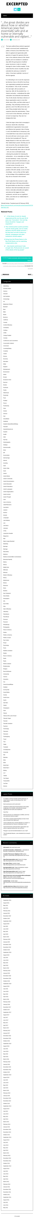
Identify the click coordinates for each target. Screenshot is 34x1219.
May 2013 (5, 1147)
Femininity (5, 395)
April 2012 (5, 1179)
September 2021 (7, 900)
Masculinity (6, 551)
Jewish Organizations (23, 258)
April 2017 (5, 1025)
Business (5, 317)
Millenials (5, 569)
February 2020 (6, 939)
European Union (7, 379)
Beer (4, 309)
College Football (7, 335)
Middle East (6, 567)
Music (4, 588)
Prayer (4, 642)
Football (5, 400)
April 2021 (5, 908)
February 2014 (6, 1124)
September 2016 (7, 1043)
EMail (4, 364)
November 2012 (7, 1160)
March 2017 (6, 1028)
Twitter (15, 9)
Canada (5, 322)
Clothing (5, 330)
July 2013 (5, 1142)
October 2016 (6, 1041)
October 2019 (6, 949)
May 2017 (5, 1022)
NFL (4, 601)
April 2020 (5, 934)
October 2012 (6, 1163)
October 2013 (6, 1134)
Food (4, 398)
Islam (4, 465)
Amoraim (5, 293)
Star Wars (5, 702)
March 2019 (6, 968)
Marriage (5, 546)
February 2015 (6, 1093)
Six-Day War (6, 689)
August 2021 (6, 903)
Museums (5, 585)
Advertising (6, 286)
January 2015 (6, 1095)
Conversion (6, 345)
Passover (5, 619)
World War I (6, 765)
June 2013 (5, 1145)
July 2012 (5, 1171)
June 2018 (5, 991)
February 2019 (6, 970)
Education (5, 361)
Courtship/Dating (7, 348)
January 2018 (6, 1004)
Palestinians (6, 614)
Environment (6, 372)
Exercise (5, 382)
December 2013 (7, 1129)
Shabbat (5, 687)
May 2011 (5, 1207)
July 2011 (5, 1202)
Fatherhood (6, 392)
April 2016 (5, 1056)
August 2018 (6, 986)
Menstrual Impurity (7, 559)
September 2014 (7, 1106)
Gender (5, 411)
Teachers (5, 726)
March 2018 (6, 999)
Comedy (5, 338)
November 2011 (7, 1192)
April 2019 (5, 965)
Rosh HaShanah (7, 671)
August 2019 (6, 955)
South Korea (6, 697)
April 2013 (5, 1150)
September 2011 (7, 1197)
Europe (5, 377)
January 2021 (6, 913)
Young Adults (6, 780)
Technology (6, 728)
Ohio (4, 606)
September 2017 (7, 1012)
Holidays (5, 444)
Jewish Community (12, 258)
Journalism (6, 507)
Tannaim (5, 721)
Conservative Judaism (8, 343)
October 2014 (6, 1103)
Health (4, 434)
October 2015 (6, 1072)
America (5, 291)
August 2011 (6, 1200)
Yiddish (5, 775)
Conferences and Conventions (10, 340)
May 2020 (5, 931)
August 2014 (6, 1108)
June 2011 (5, 1205)
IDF (4, 452)
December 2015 (7, 1067)
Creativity (5, 351)
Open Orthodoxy (7, 609)
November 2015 (7, 1069)
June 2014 (5, 1114)
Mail (4, 538)
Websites (5, 757)
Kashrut (5, 512)
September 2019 (7, 952)
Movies (5, 582)
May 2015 (5, 1085)
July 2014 (5, 1111)
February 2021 (6, 910)
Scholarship (6, 674)
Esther (4, 374)
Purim (4, 648)
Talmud (5, 713)
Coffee (4, 332)
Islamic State (6, 468)
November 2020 (7, 916)
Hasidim (5, 431)
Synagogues (6, 708)
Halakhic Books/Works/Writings (10, 424)
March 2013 (6, 1153)
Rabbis (5, 653)
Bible (4, 312)
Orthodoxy (5, 611)
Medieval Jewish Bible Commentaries (12, 556)
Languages (6, 517)
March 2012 (6, 1181)
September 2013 (7, 1137)
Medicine (5, 554)
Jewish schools (7, 494)
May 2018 (5, 994)
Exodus (5, 385)
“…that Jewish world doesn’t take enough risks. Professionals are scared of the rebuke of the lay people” (17, 248)
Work (4, 762)
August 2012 (6, 1168)
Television (5, 731)
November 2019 (7, 947)
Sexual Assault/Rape (8, 684)
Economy (5, 358)
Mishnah (5, 572)
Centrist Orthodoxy (7, 325)
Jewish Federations (8, 486)
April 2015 (5, 1087)
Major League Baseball (8, 541)
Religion (5, 668)
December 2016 (7, 1035)
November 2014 (7, 1100)
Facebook (5, 387)
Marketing (5, 543)
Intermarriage (6, 458)
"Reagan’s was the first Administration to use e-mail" (15, 830)
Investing (5, 463)
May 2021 (5, 905)
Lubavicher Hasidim (8, 533)
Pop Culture (6, 640)
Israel (4, 471)
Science (5, 676)
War (4, 754)
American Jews (10, 263)
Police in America (7, 629)
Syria (4, 710)
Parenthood (6, 616)
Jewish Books (6, 476)
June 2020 (5, 929)
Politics (5, 632)
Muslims (5, 590)
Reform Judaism (7, 663)
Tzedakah (5, 747)
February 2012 (6, 1184)
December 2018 (7, 975)
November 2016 (7, 1038)
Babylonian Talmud (7, 304)
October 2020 (6, 918)
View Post (5, 812)
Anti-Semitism (6, 296)
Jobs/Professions (7, 504)
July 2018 (5, 988)
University (5, 752)
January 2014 (6, 1127)
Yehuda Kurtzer (20, 266)
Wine (4, 760)
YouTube (5, 783)
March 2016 (6, 1059)
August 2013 (6, 1140)
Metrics (5, 562)
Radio (4, 658)
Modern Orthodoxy (7, 575)
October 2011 (6, 1194)
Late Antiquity (6, 520)
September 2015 (7, 1074)
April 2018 (5, 996)
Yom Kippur (6, 778)
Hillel (4, 437)
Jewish (5, 473)
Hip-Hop (5, 439)
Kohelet (5, 515)
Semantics (5, 679)
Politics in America (7, 635)
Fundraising (6, 405)
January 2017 (6, 1033)
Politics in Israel (7, 637)
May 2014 (5, 1116)
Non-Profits (6, 603)
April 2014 (5, 1119)
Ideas (4, 450)
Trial (4, 741)
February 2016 (6, 1061)
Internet (5, 460)
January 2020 (6, 942)
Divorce (5, 356)
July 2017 (5, 1017)
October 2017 (6, 1009)
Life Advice (5, 525)
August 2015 (6, 1077)
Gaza (4, 408)
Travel (4, 739)
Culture (5, 353)
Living (4, 530)
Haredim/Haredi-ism (8, 429)
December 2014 (7, 1098)
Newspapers (6, 598)
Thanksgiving (6, 736)
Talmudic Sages (7, 718)
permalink (30, 268)
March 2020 (6, 936)
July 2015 (5, 1080)
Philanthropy (6, 624)
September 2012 (7, 1166)
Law (4, 523)
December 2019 (7, 944)
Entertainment (6, 369)
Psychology (6, 645)
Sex (4, 682)
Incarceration (6, 455)
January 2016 (6, 1064)
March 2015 (6, 1090)
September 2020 (7, 921)
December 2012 (7, 1158)
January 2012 (6, 1186)
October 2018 (6, 981)
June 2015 (5, 1082)
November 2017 (7, 1007)
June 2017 (5, 1020)
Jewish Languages (7, 489)
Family (4, 390)
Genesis (5, 413)
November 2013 (7, 1132)
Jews (4, 499)
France (5, 403)
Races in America (7, 655)
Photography (6, 627)
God (4, 416)
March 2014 (6, 1121)
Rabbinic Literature (7, 650)
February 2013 (6, 1155)
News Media (6, 596)
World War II (6, 767)
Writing (5, 770)
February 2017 (6, 1030)
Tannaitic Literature (7, 723)
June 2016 (5, 1051)
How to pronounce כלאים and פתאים (11, 804)
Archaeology (6, 299)
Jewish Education (7, 484)
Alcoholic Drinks (7, 288)
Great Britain (6, 418)
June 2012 (5, 1173)
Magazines (6, 536)
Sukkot (5, 705)
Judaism (5, 510)
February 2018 (6, 1001)
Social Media (6, 692)
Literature (5, 528)
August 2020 (6, 923)
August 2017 (6, 1014)
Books (4, 314)
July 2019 (5, 957)
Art (4, 301)
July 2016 (5, 1048)
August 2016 (6, 1046)
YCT (4, 773)
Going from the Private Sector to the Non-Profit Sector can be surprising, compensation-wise (16, 241)
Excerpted (17, 4)
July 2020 (5, 926)
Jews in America (12, 266)
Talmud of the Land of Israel (9, 715)
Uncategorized (6, 749)
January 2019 (6, 973)
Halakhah (5, 421)
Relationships (6, 666)
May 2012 (5, 1176)
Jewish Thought (7, 497)
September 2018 (7, 983)
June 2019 (5, 960)
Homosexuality (6, 447)
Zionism (5, 786)
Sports (4, 700)
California (5, 319)
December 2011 (7, 1189)
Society (5, 695)
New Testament (7, 593)
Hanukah (5, 426)
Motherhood (6, 580)
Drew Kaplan (6, 39)
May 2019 (5, 962)
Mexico (5, 564)
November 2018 (7, 978)
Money (5, 577)
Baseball (5, 306)
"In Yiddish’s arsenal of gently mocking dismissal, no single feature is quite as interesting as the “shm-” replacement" (15, 800)
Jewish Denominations (8, 481)
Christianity (6, 327)
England (5, 366)
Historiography (6, 442)
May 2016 (5, 1054)
